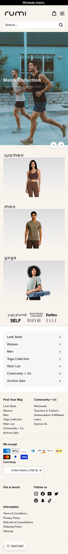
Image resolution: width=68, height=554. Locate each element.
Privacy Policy (11, 517)
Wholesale (40, 406)
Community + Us (13, 428)
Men (5, 414)
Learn (37, 419)
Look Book (9, 406)
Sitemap (8, 531)
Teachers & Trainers (46, 410)
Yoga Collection (12, 419)
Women (8, 410)
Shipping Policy (12, 526)
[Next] (61, 145)
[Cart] (54, 13)
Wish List (8, 423)
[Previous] (53, 145)
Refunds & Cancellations (18, 522)
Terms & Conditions (15, 513)
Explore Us (40, 423)
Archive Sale (11, 432)
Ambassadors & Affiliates (49, 414)
